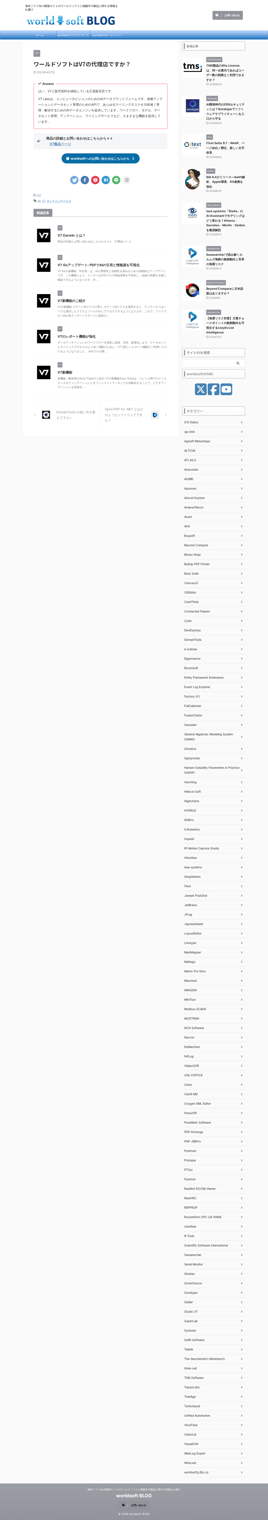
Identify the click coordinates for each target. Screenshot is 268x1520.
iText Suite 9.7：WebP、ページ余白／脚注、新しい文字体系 (225, 147)
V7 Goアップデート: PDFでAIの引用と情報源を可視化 (99, 265)
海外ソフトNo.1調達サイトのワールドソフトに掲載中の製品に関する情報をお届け (134, 1489)
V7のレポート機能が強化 (77, 336)
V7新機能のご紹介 (72, 301)
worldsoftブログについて (73, 35)
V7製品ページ (60, 144)
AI (39, 201)
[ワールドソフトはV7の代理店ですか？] (106, 180)
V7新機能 (65, 372)
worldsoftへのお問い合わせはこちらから (100, 159)
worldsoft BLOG (134, 1495)
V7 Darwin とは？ (72, 235)
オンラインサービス (59, 201)
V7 (39, 195)
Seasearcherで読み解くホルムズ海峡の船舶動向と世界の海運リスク (225, 259)
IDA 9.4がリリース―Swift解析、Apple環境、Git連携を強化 (225, 181)
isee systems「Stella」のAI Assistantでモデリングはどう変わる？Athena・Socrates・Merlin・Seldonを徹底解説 (225, 220)
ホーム (40, 35)
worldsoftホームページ (106, 35)
